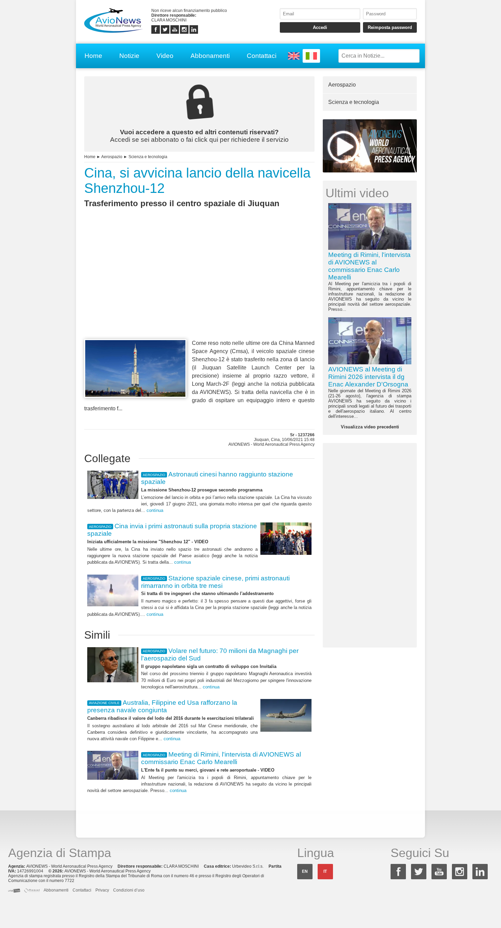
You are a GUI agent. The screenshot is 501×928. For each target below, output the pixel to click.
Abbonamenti (210, 55)
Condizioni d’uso (129, 890)
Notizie (129, 55)
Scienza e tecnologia (147, 156)
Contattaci (261, 55)
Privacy (102, 890)
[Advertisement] (199, 286)
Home (93, 55)
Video (164, 55)
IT (325, 871)
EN (305, 871)
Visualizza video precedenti (370, 426)
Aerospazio (111, 156)
